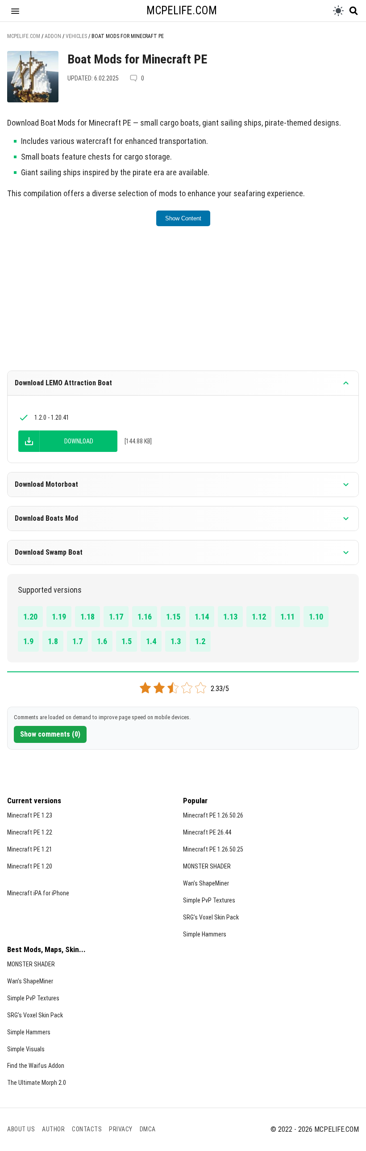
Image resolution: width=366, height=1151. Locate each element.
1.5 (126, 641)
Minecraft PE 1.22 (29, 832)
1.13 (230, 616)
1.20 (30, 616)
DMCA (148, 1129)
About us (21, 1129)
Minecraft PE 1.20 (29, 866)
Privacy (121, 1129)
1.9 (28, 641)
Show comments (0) (50, 734)
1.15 (173, 616)
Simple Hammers (204, 934)
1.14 (202, 616)
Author (53, 1129)
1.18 (87, 616)
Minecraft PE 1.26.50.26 (213, 815)
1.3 (176, 641)
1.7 (77, 641)
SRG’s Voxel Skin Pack (211, 917)
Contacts (87, 1129)
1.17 (116, 616)
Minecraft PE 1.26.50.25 (213, 849)
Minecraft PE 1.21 (29, 849)
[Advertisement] (183, 304)
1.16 (144, 616)
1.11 (287, 616)
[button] (15, 11)
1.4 (151, 641)
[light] (338, 10)
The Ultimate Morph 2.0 (36, 1082)
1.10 (316, 616)
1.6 (102, 641)
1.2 (200, 641)
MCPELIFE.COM (181, 10)
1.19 (59, 616)
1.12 (259, 616)
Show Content (183, 218)
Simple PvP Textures (209, 900)
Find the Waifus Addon (35, 1065)
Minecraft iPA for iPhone (38, 893)
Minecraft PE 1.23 (29, 815)
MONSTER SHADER (207, 866)
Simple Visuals (26, 1049)
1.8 (53, 641)
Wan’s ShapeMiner (206, 883)
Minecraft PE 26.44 (207, 832)
